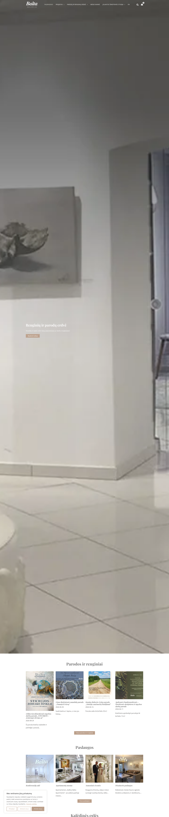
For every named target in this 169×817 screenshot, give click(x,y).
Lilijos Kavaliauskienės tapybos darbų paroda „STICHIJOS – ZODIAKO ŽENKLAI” (38, 716)
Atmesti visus (24, 809)
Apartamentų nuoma (64, 785)
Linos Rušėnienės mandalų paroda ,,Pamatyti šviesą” (69, 703)
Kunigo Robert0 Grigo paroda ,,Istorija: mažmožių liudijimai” (98, 703)
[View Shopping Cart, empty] (142, 4)
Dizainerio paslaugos (123, 785)
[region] (25, 801)
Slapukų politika (31, 804)
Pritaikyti (12, 809)
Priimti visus (38, 809)
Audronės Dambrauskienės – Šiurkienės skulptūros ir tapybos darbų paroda (128, 704)
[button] (63, 4)
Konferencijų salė (33, 785)
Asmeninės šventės (93, 785)
